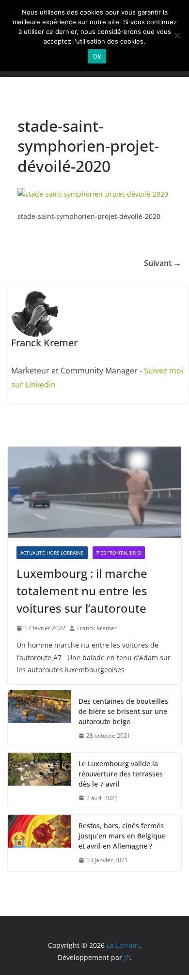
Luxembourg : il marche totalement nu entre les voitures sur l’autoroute (81, 590)
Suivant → (162, 263)
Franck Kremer (97, 628)
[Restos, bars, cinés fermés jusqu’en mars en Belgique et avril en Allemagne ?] (39, 843)
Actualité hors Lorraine (52, 552)
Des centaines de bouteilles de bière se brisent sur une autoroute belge (123, 711)
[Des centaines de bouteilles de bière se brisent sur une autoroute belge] (39, 718)
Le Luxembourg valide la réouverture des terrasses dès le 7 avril (121, 774)
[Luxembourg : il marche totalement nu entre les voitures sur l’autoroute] (94, 492)
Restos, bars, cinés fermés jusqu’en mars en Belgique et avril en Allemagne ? (122, 836)
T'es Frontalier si (118, 552)
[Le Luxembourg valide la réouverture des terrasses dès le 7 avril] (39, 781)
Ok (97, 56)
